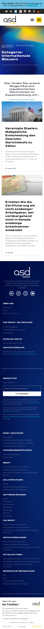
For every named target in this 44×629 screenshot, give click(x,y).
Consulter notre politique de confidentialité (15, 619)
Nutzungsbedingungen (32, 416)
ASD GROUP (7, 45)
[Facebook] (29, 11)
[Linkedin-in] (11, 293)
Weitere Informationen (30, 7)
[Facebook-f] (18, 293)
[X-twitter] (34, 11)
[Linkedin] (25, 11)
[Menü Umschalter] (32, 20)
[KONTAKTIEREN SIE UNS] (39, 19)
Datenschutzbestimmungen (14, 416)
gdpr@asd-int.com (8, 411)
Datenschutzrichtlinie (34, 403)
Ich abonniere (22, 394)
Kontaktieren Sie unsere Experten (23, 354)
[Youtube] (32, 293)
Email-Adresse (9, 382)
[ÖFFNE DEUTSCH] (41, 11)
